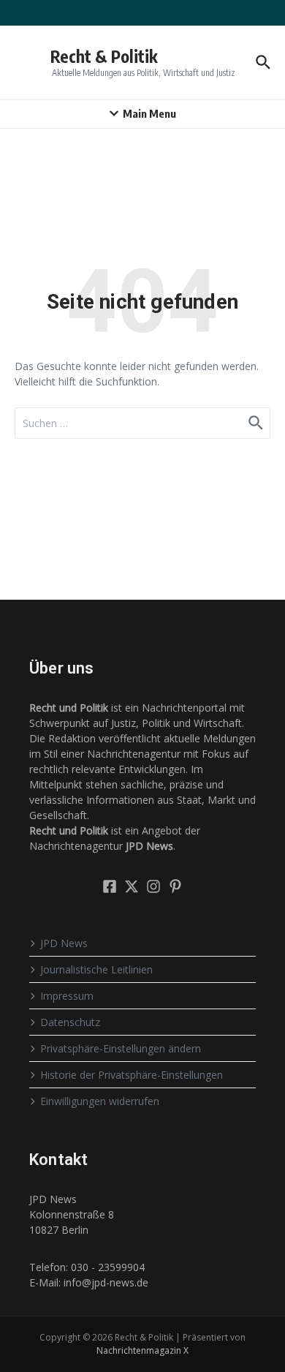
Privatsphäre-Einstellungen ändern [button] (120, 1048)
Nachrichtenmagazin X (142, 1350)
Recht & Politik (104, 56)
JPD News (64, 943)
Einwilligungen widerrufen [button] (99, 1101)
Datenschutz (70, 1022)
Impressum (67, 996)
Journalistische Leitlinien (96, 969)
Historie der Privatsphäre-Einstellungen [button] (131, 1075)
